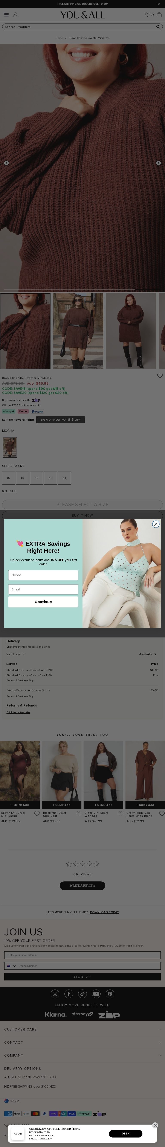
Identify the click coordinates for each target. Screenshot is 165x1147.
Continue (43, 601)
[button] (155, 1125)
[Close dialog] (155, 524)
